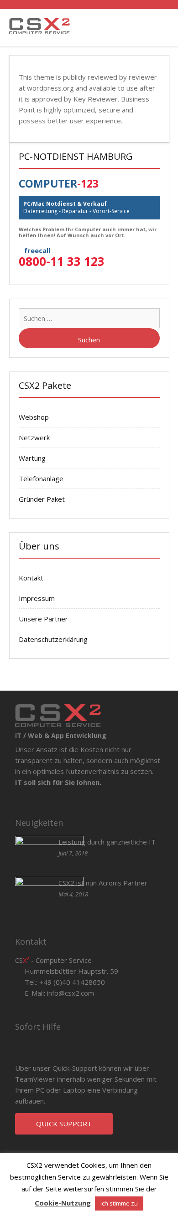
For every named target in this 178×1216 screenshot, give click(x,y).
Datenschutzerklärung (53, 639)
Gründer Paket (42, 499)
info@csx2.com (70, 992)
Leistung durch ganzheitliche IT (107, 841)
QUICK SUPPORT (64, 1123)
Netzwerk (34, 437)
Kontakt (31, 577)
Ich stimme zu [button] (119, 1203)
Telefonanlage (41, 478)
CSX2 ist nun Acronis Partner (102, 882)
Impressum (37, 598)
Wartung (32, 458)
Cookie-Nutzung (63, 1202)
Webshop (34, 417)
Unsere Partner (43, 618)
